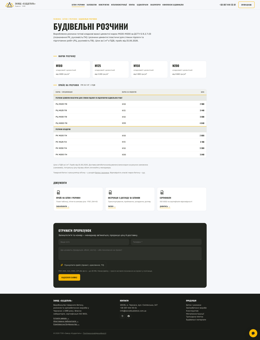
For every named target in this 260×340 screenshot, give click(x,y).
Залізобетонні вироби (196, 308)
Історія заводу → (61, 318)
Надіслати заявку (69, 277)
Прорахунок (246, 4)
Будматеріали (142, 4)
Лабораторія (155, 4)
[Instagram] (122, 316)
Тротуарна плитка (194, 316)
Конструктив (104, 4)
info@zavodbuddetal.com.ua (133, 311)
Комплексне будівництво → (66, 324)
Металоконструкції (119, 4)
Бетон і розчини (78, 4)
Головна (57, 19)
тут (143, 172)
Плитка (132, 4)
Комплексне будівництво (172, 4)
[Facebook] (128, 316)
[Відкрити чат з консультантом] (253, 333)
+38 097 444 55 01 (228, 4)
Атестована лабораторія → (66, 321)
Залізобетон (92, 4)
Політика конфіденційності (94, 333)
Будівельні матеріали (196, 319)
